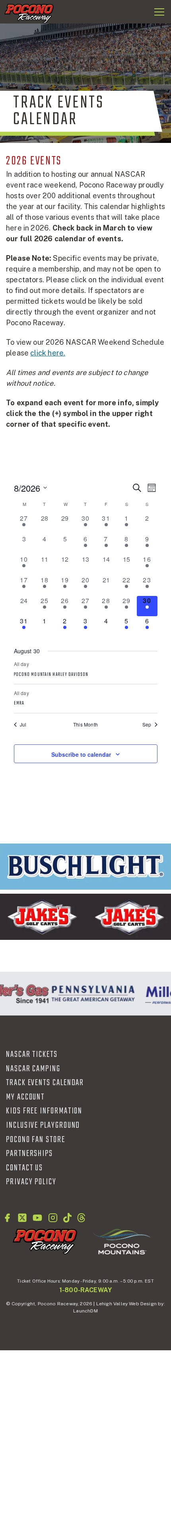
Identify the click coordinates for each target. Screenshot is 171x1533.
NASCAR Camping (33, 1069)
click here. (47, 353)
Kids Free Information (44, 1111)
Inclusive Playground (43, 1125)
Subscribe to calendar (81, 754)
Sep (147, 724)
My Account (25, 1097)
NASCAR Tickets (32, 1054)
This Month (85, 724)
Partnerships (29, 1153)
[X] (22, 1217)
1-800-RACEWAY (85, 1290)
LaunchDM (85, 1311)
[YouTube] (37, 1217)
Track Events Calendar (45, 1083)
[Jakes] (85, 917)
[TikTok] (67, 1217)
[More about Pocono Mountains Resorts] (121, 1241)
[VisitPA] (91, 994)
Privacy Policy (31, 1182)
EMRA (19, 703)
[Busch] (85, 867)
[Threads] (81, 1217)
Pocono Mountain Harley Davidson (51, 675)
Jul (23, 724)
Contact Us (24, 1168)
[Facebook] (7, 1217)
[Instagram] (53, 1217)
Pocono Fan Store (35, 1139)
